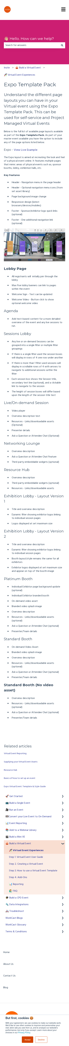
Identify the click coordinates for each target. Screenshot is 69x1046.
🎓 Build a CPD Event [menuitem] (16, 898)
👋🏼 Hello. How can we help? (29, 38)
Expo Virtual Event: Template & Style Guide (25, 786)
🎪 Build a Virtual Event (28, 68)
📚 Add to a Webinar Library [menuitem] (20, 830)
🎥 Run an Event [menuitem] (14, 810)
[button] (62, 796)
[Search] (62, 45)
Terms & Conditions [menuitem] (16, 932)
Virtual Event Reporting (15, 753)
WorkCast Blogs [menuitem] (14, 918)
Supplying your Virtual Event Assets (20, 762)
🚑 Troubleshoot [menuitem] (14, 911)
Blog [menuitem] (5, 988)
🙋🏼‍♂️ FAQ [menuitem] (13, 891)
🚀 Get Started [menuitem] (13, 796)
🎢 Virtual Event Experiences (19, 75)
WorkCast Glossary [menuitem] (15, 925)
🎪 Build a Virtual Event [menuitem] (18, 844)
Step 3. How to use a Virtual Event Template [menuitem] (33, 871)
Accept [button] (27, 1039)
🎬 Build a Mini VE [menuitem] (15, 837)
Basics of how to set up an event (19, 778)
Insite (7, 68)
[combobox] (31, 45)
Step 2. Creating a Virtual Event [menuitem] (26, 864)
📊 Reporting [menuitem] (16, 884)
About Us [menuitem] (8, 964)
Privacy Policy (24, 1032)
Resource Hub (10, 770)
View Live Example (25, 150)
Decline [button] (41, 1039)
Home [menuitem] (6, 952)
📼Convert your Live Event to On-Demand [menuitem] (28, 817)
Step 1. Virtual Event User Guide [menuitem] (26, 857)
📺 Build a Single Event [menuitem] (17, 803)
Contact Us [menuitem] (9, 976)
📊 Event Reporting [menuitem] (16, 823)
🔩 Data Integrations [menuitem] (17, 904)
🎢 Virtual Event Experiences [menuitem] (26, 850)
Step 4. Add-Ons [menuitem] (18, 877)
